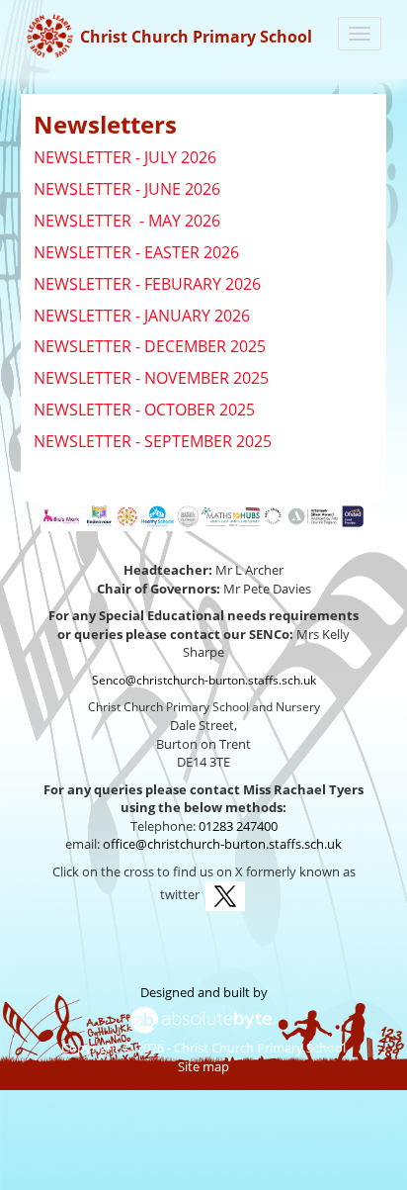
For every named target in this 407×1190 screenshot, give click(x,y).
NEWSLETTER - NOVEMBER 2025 (151, 378)
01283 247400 (238, 826)
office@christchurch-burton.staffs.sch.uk (222, 844)
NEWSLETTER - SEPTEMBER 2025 (153, 441)
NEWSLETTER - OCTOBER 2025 (144, 409)
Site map (203, 1066)
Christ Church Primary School (196, 36)
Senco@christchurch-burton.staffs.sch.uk (204, 680)
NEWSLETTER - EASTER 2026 (136, 252)
